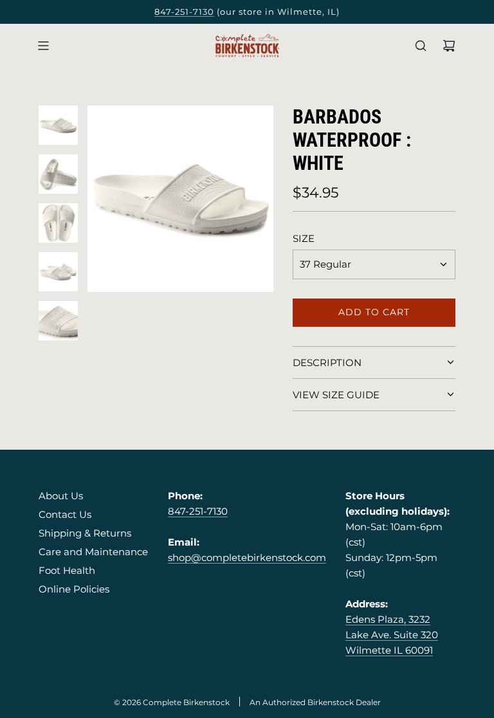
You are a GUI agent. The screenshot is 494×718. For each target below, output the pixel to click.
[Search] (421, 46)
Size (304, 238)
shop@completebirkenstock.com (247, 557)
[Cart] (449, 46)
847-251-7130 (184, 11)
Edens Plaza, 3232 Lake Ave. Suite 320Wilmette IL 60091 (391, 634)
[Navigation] (43, 46)
